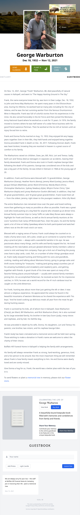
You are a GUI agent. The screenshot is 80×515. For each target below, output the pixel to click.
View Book (44, 407)
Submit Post (68, 466)
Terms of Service (46, 506)
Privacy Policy (34, 506)
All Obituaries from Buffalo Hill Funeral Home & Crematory (62, 18)
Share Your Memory (66, 431)
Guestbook (73, 77)
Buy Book (56, 407)
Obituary (5, 77)
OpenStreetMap (42, 509)
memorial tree (34, 377)
